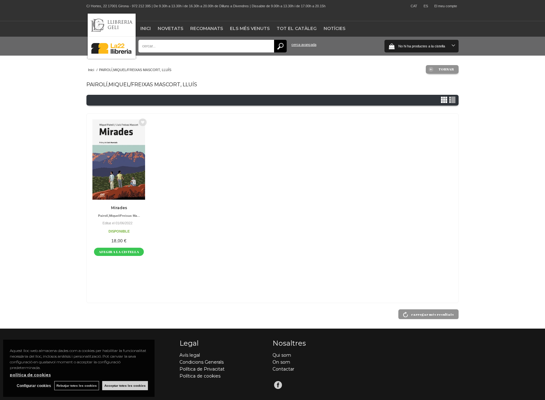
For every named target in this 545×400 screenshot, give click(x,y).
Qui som (281, 355)
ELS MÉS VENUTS (250, 28)
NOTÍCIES (334, 28)
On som (281, 362)
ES (426, 6)
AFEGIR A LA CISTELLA (119, 251)
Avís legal (189, 355)
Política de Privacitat (202, 369)
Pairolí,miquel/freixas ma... (119, 215)
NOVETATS (170, 28)
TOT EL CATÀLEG (297, 28)
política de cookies (30, 375)
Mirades (119, 207)
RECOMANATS (206, 28)
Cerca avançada (303, 44)
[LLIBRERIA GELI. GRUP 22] (111, 57)
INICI (145, 28)
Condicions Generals (201, 362)
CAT (414, 6)
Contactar (283, 369)
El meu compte (445, 6)
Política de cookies (199, 376)
